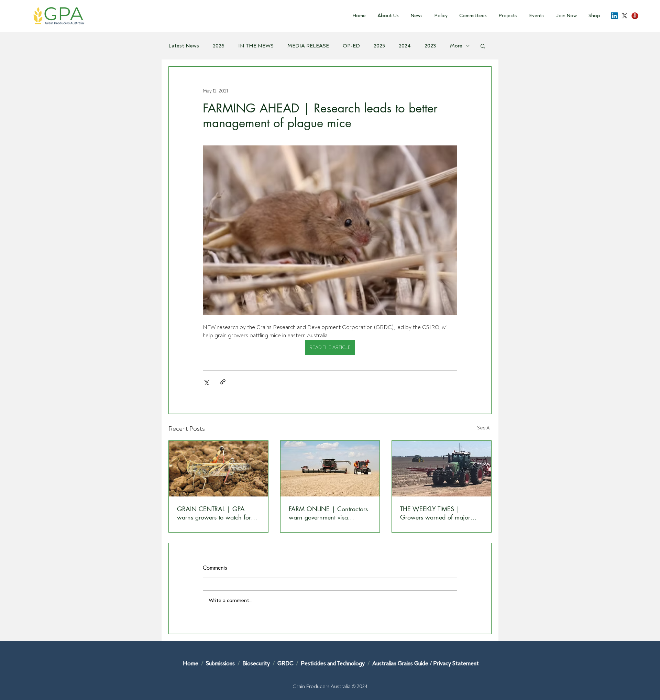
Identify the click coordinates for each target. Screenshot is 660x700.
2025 (379, 45)
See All (484, 428)
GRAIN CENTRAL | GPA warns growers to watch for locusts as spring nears (214, 513)
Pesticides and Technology (333, 663)
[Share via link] (223, 382)
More (456, 45)
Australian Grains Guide (401, 663)
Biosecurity (256, 663)
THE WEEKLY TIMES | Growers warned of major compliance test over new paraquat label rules (435, 513)
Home (190, 663)
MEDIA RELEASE (308, 45)
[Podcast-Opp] (634, 15)
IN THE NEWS (256, 45)
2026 (218, 45)
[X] (624, 15)
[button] (385, 16)
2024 (405, 45)
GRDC (285, 663)
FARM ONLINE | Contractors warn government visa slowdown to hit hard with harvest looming (328, 513)
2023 (430, 45)
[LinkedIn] (614, 15)
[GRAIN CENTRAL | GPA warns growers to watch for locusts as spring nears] (218, 468)
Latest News (183, 45)
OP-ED (351, 45)
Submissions (221, 663)
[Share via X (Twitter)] (206, 382)
